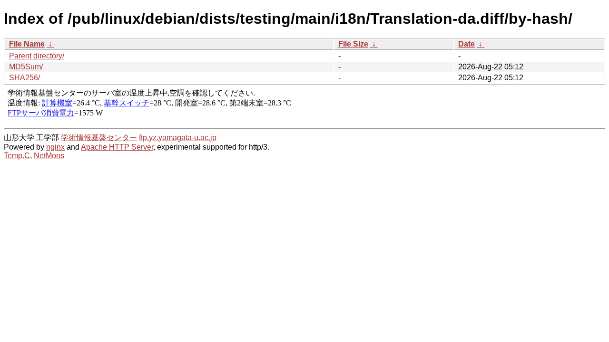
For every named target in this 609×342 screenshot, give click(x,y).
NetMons (49, 156)
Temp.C (17, 156)
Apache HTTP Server (117, 147)
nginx (55, 147)
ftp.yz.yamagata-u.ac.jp (177, 137)
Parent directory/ (36, 56)
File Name (27, 44)
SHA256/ (24, 78)
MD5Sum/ (26, 67)
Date (466, 44)
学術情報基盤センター (99, 137)
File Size (353, 44)
